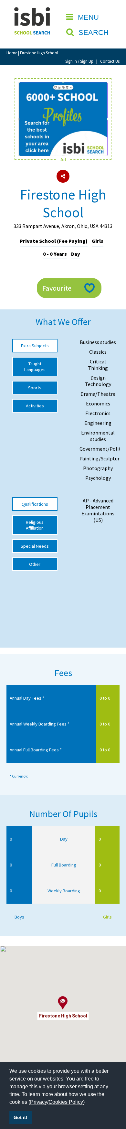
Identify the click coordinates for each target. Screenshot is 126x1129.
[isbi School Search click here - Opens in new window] (63, 85)
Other (34, 564)
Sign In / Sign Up (79, 61)
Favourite (56, 288)
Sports (34, 388)
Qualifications (35, 504)
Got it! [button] (20, 1117)
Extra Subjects (35, 346)
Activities (35, 406)
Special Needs (35, 546)
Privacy (38, 1102)
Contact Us (110, 61)
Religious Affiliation (35, 525)
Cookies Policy (65, 1102)
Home (11, 52)
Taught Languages (35, 366)
